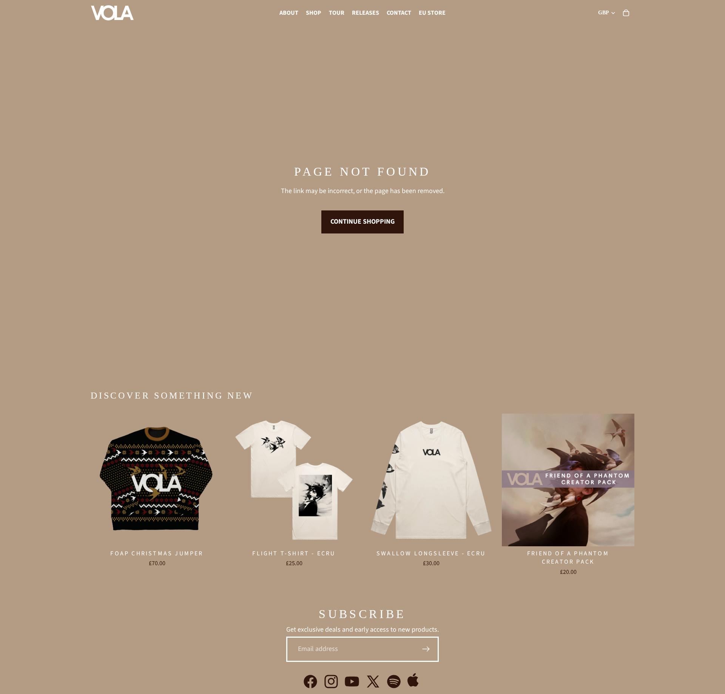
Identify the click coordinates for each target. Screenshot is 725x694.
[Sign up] (426, 649)
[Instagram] (331, 681)
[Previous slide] (239, 479)
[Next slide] (349, 479)
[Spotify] (394, 681)
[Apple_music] (414, 681)
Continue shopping (362, 221)
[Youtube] (352, 681)
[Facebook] (310, 681)
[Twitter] (373, 681)
